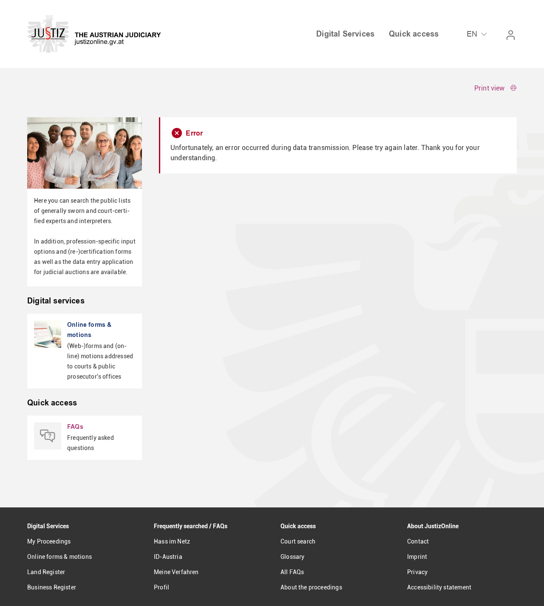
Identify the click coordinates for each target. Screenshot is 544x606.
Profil (161, 587)
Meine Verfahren (176, 572)
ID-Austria (168, 556)
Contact (418, 541)
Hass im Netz (172, 541)
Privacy (417, 572)
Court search (297, 541)
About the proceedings (311, 587)
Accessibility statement (439, 587)
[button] (495, 88)
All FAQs (292, 572)
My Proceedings (49, 541)
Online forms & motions (59, 556)
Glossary (292, 556)
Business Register (51, 587)
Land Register (46, 572)
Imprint (417, 556)
